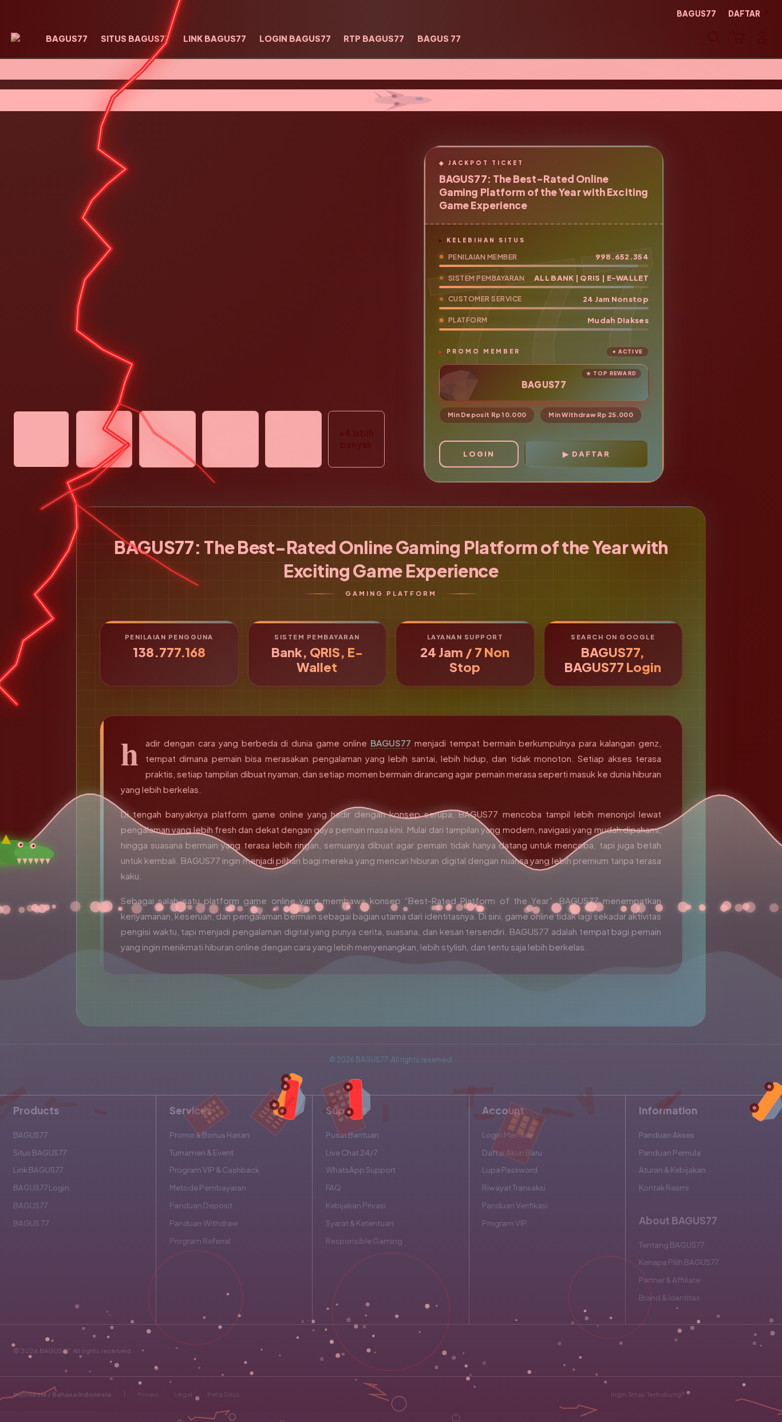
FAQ (333, 1187)
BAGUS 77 (31, 1223)
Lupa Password (510, 1169)
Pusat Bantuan (352, 1135)
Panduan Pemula (670, 1152)
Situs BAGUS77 (39, 1152)
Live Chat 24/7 (351, 1152)
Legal (183, 1394)
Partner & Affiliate (669, 1279)
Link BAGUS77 (38, 1169)
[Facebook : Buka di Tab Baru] (699, 1394)
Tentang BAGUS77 (671, 1245)
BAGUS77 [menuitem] (696, 13)
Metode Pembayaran (207, 1187)
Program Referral (200, 1241)
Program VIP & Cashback (214, 1169)
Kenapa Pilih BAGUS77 (678, 1262)
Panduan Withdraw (203, 1223)
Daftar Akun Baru (512, 1152)
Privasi (148, 1394)
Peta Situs (223, 1394)
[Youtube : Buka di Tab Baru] (762, 1394)
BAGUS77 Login (41, 1187)
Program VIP (504, 1223)
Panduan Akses (666, 1135)
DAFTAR (591, 453)
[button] (737, 37)
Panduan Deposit (200, 1205)
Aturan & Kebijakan (672, 1169)
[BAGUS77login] (15, 37)
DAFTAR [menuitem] (744, 13)
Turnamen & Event (201, 1152)
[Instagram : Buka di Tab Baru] (741, 1394)
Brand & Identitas (669, 1297)
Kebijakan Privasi (356, 1205)
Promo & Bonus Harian (209, 1135)
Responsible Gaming (364, 1241)
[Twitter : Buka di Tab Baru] (720, 1394)
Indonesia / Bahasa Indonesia (62, 1394)
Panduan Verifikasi (515, 1205)
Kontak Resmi (664, 1187)
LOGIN (479, 453)
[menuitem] (67, 39)
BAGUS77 (390, 742)
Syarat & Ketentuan (360, 1223)
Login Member (508, 1135)
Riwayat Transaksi (514, 1187)
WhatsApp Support (361, 1169)
